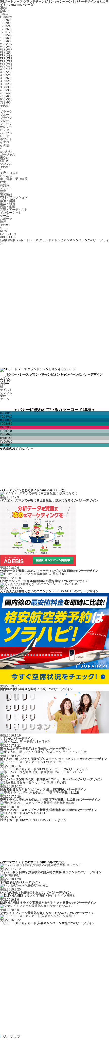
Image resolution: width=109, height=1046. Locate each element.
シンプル (6, 163)
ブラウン (6, 118)
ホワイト (6, 139)
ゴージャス (7, 154)
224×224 (6, 50)
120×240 (6, 26)
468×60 (5, 96)
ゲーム (4, 215)
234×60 (5, 53)
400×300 (6, 90)
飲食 (3, 182)
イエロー (6, 142)
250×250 (6, 59)
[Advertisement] (54, 304)
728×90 (5, 102)
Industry (5, 17)
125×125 (6, 32)
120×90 (5, 23)
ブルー (4, 115)
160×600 (6, 38)
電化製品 (6, 194)
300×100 (6, 62)
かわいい (6, 151)
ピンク (4, 130)
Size (3, 7)
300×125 (6, 66)
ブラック (6, 111)
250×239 (6, 56)
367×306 (6, 87)
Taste (3, 14)
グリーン (6, 124)
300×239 (6, 72)
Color (4, 10)
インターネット (10, 212)
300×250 (6, 75)
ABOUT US (7, 237)
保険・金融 (7, 206)
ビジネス (6, 176)
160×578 (6, 35)
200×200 (6, 47)
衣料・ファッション (13, 197)
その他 (4, 105)
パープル (6, 133)
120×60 (5, 20)
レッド (4, 136)
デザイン (6, 188)
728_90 (5, 380)
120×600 (6, 29)
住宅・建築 (7, 200)
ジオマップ (11, 1037)
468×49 (5, 93)
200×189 (6, 44)
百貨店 (4, 185)
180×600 (6, 41)
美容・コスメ (9, 173)
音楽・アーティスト (13, 209)
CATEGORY (8, 234)
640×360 (6, 99)
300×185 (6, 69)
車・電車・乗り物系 (13, 179)
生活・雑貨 (7, 203)
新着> (4, 240)
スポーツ (6, 219)
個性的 (4, 160)
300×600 (6, 78)
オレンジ (6, 127)
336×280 (6, 84)
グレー (4, 121)
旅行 (3, 222)
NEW (3, 231)
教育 (3, 191)
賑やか (4, 157)
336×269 (6, 81)
